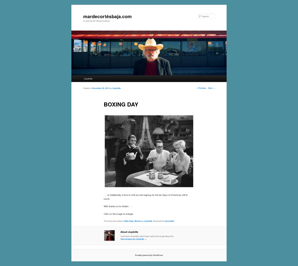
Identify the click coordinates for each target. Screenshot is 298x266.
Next (211, 88)
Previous (201, 88)
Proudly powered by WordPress (149, 255)
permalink (169, 221)
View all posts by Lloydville (133, 239)
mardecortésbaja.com (107, 16)
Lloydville (88, 78)
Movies (138, 221)
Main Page (129, 221)
